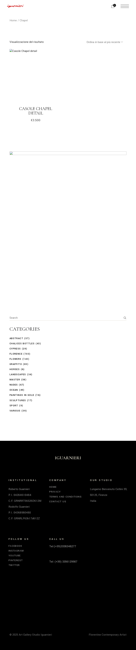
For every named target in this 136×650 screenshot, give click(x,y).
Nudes (14, 384)
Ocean (14, 390)
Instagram (16, 550)
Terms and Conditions (65, 496)
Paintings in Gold (22, 395)
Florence (16, 353)
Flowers (15, 359)
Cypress (15, 348)
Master (15, 379)
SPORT (14, 405)
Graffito (16, 364)
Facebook (15, 546)
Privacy (55, 491)
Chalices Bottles (22, 343)
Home (53, 487)
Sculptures (18, 400)
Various (15, 410)
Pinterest (15, 560)
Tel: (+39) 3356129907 (63, 562)
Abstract (16, 338)
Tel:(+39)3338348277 (62, 546)
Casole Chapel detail (35, 111)
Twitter (14, 565)
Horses (15, 369)
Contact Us (57, 501)
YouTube (14, 555)
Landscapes (18, 374)
